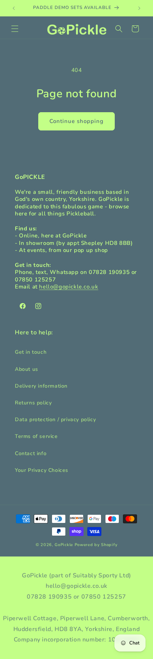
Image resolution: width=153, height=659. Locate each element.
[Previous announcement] (14, 8)
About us (26, 369)
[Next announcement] (139, 8)
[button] (15, 29)
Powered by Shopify (96, 545)
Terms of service (36, 436)
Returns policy (33, 402)
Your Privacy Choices (41, 470)
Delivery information (41, 386)
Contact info (30, 453)
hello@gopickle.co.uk (68, 286)
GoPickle (64, 545)
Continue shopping (76, 121)
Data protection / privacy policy (55, 419)
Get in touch (30, 352)
